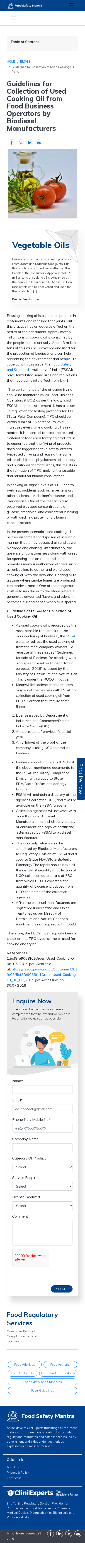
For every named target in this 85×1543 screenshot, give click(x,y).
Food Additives (24, 1364)
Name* (18, 1080)
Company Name (25, 1139)
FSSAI (71, 636)
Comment (20, 1216)
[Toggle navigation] (71, 5)
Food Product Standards (58, 1373)
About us (13, 1467)
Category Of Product (29, 1158)
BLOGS (25, 61)
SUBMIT (61, 1289)
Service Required (25, 1177)
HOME (11, 61)
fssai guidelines (42, 1390)
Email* (17, 1100)
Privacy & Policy (18, 1472)
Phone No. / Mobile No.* (31, 1119)
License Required (26, 1197)
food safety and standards (42, 1382)
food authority (60, 1364)
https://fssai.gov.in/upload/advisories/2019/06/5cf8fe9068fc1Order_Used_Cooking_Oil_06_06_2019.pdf (42, 974)
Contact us (14, 1478)
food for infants (22, 1373)
